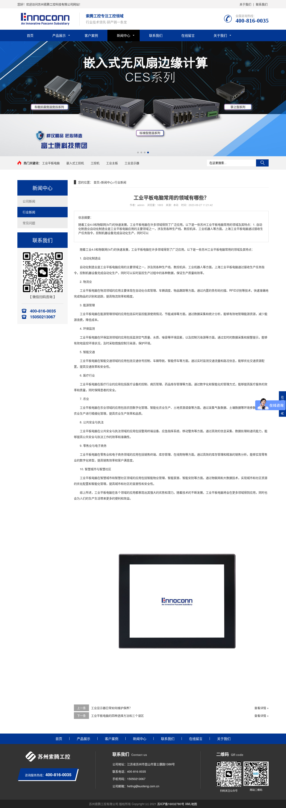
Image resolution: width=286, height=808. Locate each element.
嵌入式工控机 (75, 163)
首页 (30, 35)
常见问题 (29, 223)
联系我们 (262, 4)
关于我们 (245, 4)
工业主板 (112, 163)
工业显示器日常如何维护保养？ (111, 708)
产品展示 (59, 35)
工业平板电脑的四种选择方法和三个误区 (117, 715)
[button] (138, 152)
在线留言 (188, 35)
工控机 (95, 163)
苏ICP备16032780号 (170, 804)
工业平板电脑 (51, 163)
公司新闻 (29, 201)
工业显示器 (132, 163)
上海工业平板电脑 (226, 267)
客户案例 (91, 35)
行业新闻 (29, 212)
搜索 (262, 162)
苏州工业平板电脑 (213, 249)
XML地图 (191, 804)
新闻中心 (123, 35)
